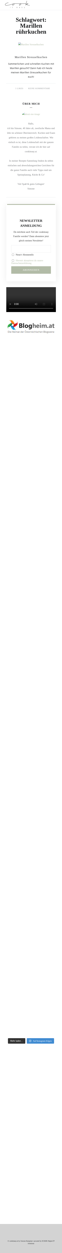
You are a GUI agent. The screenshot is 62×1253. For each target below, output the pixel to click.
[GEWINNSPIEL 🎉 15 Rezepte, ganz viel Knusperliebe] (31, 425)
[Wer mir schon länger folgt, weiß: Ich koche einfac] (31, 833)
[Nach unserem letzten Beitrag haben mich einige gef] (31, 576)
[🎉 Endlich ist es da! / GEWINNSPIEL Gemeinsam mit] (31, 953)
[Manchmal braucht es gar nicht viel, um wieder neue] (31, 696)
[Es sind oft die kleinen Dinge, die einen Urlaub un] (31, 764)
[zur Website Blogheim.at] (31, 326)
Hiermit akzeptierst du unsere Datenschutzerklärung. (27, 261)
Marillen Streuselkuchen (31, 57)
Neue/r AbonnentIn (24, 254)
